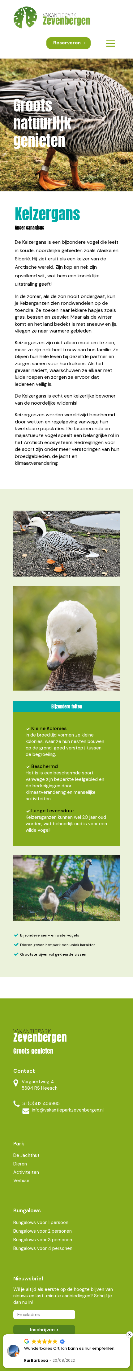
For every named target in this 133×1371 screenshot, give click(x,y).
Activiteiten (26, 1172)
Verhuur (21, 1180)
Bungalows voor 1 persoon (40, 1222)
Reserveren (67, 43)
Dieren (20, 1164)
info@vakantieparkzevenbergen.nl (68, 1110)
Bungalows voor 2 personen (42, 1231)
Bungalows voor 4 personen (42, 1248)
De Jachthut (26, 1155)
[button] (129, 1334)
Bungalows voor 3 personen (42, 1240)
